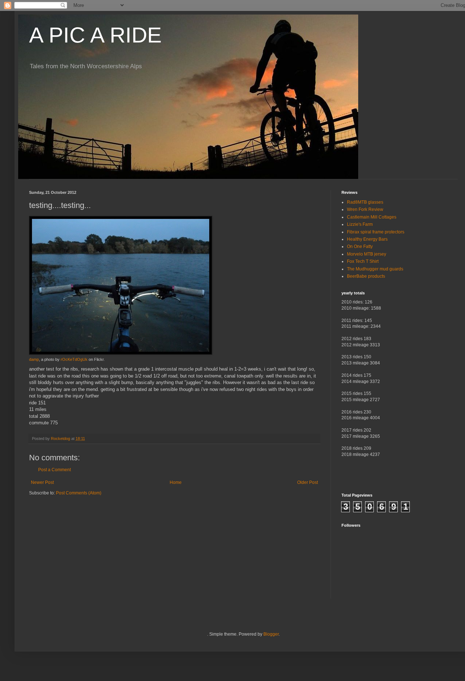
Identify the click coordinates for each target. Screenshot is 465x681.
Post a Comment (54, 469)
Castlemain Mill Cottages (371, 217)
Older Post (307, 482)
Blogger (271, 634)
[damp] (120, 353)
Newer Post (42, 482)
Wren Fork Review (365, 209)
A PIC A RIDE (95, 35)
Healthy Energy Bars (367, 239)
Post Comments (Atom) (78, 493)
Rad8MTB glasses (365, 202)
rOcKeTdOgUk (74, 359)
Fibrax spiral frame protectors (375, 232)
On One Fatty (360, 246)
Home (176, 482)
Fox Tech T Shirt (363, 261)
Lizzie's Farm (360, 224)
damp (34, 359)
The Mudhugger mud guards (375, 269)
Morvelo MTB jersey (366, 254)
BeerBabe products (366, 276)
